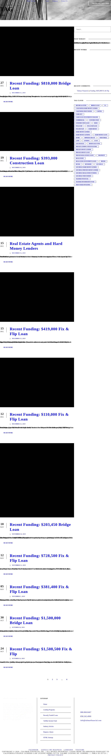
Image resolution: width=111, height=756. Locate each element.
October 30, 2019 (18, 627)
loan (96, 140)
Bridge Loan (95, 105)
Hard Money (93, 129)
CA (105, 105)
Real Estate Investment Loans (86, 161)
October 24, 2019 (18, 658)
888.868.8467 (85, 712)
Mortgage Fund (94, 143)
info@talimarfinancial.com (90, 720)
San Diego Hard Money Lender (86, 167)
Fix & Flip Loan (92, 126)
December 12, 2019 (18, 424)
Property (101, 155)
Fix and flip (80, 129)
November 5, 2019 (18, 596)
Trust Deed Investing (83, 184)
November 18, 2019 (19, 534)
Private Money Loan (83, 152)
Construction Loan (82, 123)
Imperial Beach (89, 137)
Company (55, 1)
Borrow (33, 1)
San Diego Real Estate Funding (86, 173)
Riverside (88, 164)
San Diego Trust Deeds (83, 176)
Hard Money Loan (101, 134)
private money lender (83, 149)
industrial (103, 137)
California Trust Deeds (84, 111)
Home (28, 1)
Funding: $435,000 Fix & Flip (99, 91)
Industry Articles (48, 726)
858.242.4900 (85, 716)
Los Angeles (80, 143)
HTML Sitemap (48, 737)
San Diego (99, 164)
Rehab (103, 161)
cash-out (79, 114)
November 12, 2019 (19, 565)
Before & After (81, 105)
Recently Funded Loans (50, 715)
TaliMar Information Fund (85, 181)
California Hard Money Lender (86, 108)
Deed (95, 123)
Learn (47, 1)
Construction (94, 120)
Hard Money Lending (83, 134)
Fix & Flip (79, 126)
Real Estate (80, 158)
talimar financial (82, 179)
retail (78, 164)
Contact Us (64, 1)
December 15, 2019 (18, 253)
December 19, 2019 (18, 167)
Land (77, 140)
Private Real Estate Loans (85, 155)
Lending (87, 140)
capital (99, 111)
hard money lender (83, 131)
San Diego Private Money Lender (87, 170)
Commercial (80, 120)
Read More (8, 101)
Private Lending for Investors (86, 146)
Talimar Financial (82, 91)
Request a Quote (48, 732)
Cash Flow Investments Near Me (87, 117)
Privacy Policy (55, 755)
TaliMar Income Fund (50, 721)
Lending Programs (49, 710)
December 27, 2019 (18, 92)
